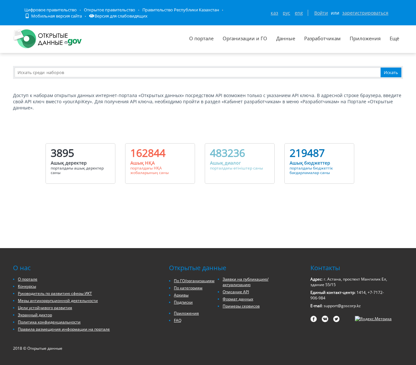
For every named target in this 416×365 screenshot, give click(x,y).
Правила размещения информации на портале (64, 329)
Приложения (365, 38)
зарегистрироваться (365, 13)
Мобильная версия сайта (56, 16)
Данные (285, 38)
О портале (201, 38)
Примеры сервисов (241, 306)
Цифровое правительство (50, 10)
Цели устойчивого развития (45, 307)
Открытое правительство (109, 10)
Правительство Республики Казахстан (180, 10)
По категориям (188, 288)
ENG (299, 13)
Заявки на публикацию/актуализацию (245, 281)
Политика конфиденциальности (49, 322)
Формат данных (238, 299)
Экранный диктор (35, 315)
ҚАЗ (274, 13)
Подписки (183, 302)
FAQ (177, 320)
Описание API (236, 292)
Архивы (181, 295)
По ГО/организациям (194, 280)
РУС (286, 13)
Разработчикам (322, 38)
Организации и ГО (245, 38)
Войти (321, 13)
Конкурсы (27, 286)
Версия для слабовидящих (121, 16)
